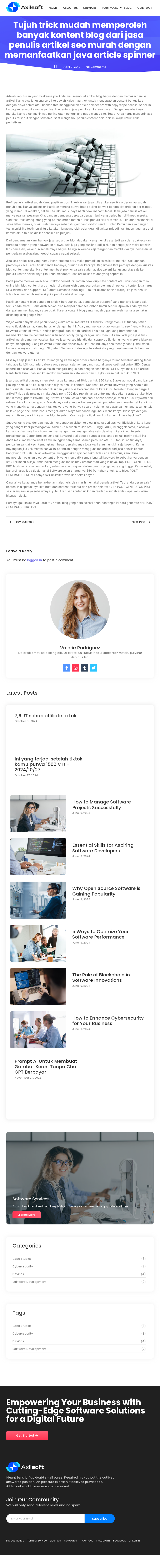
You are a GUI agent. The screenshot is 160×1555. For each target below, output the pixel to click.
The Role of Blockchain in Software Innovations (101, 977)
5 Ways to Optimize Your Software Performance (100, 934)
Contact (144, 8)
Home (53, 8)
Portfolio (110, 8)
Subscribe (99, 1518)
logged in (34, 560)
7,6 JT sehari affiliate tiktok (45, 715)
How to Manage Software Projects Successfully (101, 804)
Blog (128, 8)
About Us (70, 8)
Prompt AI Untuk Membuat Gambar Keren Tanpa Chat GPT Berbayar (46, 1067)
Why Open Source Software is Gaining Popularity (106, 891)
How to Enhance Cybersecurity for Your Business (108, 1020)
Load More (80, 1111)
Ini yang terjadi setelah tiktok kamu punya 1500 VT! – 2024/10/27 (48, 764)
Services (89, 8)
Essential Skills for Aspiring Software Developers (103, 848)
